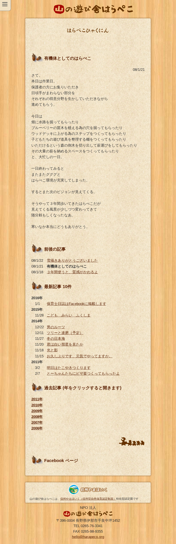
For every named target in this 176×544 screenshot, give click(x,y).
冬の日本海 (56, 339)
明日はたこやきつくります (69, 368)
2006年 (37, 428)
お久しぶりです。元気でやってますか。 (79, 356)
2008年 (37, 417)
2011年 (37, 399)
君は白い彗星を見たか (65, 344)
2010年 (37, 405)
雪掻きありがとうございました (72, 261)
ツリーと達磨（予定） (65, 333)
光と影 (52, 350)
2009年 (37, 411)
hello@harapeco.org (88, 537)
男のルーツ (56, 327)
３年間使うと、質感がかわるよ (72, 272)
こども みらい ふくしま (69, 315)
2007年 (37, 423)
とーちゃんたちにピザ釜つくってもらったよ (83, 374)
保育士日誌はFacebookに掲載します (76, 304)
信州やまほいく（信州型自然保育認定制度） (88, 498)
